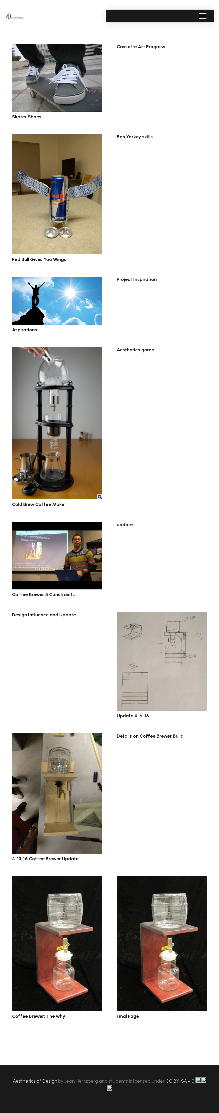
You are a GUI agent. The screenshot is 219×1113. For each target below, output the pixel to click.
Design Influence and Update (44, 615)
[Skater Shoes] (57, 78)
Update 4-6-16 (133, 716)
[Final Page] (162, 943)
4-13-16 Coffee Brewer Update (45, 859)
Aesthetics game (135, 350)
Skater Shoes (26, 117)
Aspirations (24, 330)
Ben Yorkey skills (135, 137)
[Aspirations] (57, 300)
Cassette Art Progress (141, 47)
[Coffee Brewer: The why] (57, 943)
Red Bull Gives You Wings (39, 259)
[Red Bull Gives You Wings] (57, 194)
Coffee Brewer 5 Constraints (43, 594)
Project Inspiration (137, 279)
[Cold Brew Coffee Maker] (57, 423)
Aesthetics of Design (35, 1081)
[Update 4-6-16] (162, 661)
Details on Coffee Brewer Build (150, 736)
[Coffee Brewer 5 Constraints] (57, 556)
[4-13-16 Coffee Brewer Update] (57, 793)
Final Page (128, 1016)
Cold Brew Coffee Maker (39, 504)
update (125, 525)
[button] (202, 16)
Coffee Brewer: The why (38, 1016)
